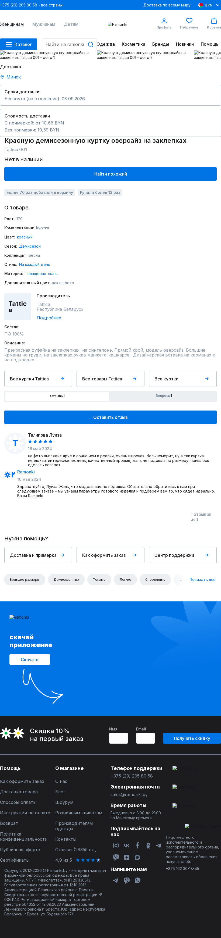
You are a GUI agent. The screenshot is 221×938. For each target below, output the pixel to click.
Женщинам (12, 24)
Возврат (9, 823)
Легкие (125, 579)
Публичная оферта (20, 849)
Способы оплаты (18, 802)
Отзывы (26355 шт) (76, 849)
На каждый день (34, 264)
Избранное (189, 27)
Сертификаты (14, 860)
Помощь (210, 44)
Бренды (160, 44)
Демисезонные (66, 579)
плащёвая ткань (42, 273)
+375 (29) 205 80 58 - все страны (31, 5)
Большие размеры (25, 579)
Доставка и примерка (33, 555)
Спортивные (155, 579)
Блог (60, 791)
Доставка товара (19, 791)
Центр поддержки (174, 555)
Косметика (133, 44)
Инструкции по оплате (25, 812)
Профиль (164, 27)
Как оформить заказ (104, 555)
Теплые (99, 579)
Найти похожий (110, 174)
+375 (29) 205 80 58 (131, 776)
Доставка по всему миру (167, 5)
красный (25, 237)
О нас (61, 781)
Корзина (214, 27)
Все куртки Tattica (29, 378)
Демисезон (30, 246)
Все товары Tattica (102, 378)
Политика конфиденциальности (23, 837)
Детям (71, 24)
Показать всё (202, 579)
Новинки (185, 44)
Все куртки (166, 378)
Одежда (105, 44)
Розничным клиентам (78, 812)
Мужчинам (43, 24)
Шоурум (64, 802)
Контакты (65, 839)
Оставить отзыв (110, 417)
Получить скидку (192, 738)
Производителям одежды (74, 826)
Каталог (23, 44)
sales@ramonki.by (129, 794)
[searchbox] (69, 44)
